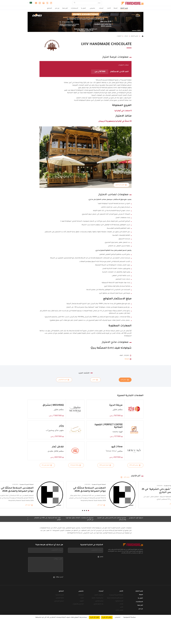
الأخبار (109, 8)
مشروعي (92, 8)
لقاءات (121, 604)
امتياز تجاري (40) (104, 465)
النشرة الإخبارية (60, 595)
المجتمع (49, 8)
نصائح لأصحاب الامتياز (97, 598)
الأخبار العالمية (119, 601)
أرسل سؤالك (59, 577)
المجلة (115, 8)
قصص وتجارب (119, 610)
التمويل (82, 601)
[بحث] (74, 3)
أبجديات (101, 8)
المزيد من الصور (119, 185)
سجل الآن (123, 379)
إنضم (101, 556)
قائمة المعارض (60, 598)
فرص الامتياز (124, 8)
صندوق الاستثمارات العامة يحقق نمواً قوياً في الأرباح (96, 519)
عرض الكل (127, 477)
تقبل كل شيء (94, 617)
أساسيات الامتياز (99, 595)
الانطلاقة (81, 595)
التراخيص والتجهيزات (78, 604)
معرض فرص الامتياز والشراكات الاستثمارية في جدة (30, 519)
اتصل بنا (83, 8)
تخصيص (117, 617)
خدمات (126, 36)
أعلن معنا (65, 8)
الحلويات (119, 36)
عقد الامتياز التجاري (98, 604)
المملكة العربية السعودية (116, 595)
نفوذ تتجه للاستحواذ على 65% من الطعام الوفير (64, 519)
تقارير (121, 607)
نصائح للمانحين (99, 601)
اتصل (93, 379)
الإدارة (82, 598)
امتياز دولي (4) (46, 465)
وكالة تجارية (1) (74, 465)
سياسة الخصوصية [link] (130, 617)
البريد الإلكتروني (62, 379)
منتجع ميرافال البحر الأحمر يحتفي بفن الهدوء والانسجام (127, 519)
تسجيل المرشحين (59, 601)
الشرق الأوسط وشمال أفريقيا (115, 598)
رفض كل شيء (107, 617)
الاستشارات (74, 8)
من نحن (57, 8)
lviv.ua (127, 359)
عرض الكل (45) (133, 465)
